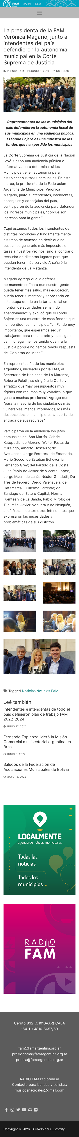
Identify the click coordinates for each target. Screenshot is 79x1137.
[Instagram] (12, 1109)
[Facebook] (6, 1109)
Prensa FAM (15, 71)
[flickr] (35, 1109)
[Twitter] (18, 1109)
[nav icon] (39, 12)
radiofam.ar (49, 1079)
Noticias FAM (47, 691)
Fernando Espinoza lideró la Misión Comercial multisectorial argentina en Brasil (37, 742)
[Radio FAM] (29, 1109)
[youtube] (24, 1109)
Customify (57, 1129)
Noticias (62, 71)
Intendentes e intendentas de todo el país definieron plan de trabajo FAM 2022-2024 (37, 714)
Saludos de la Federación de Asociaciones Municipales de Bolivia (36, 767)
